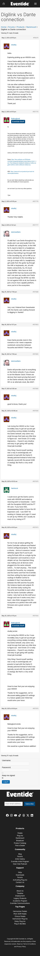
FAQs (20, 872)
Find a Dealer (20, 845)
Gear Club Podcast (20, 864)
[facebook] (8, 815)
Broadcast (20, 841)
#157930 (35, 411)
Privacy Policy (21, 946)
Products (20, 27)
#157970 (35, 481)
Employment (20, 896)
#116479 (35, 38)
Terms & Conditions (29, 944)
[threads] (24, 815)
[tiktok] (20, 815)
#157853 (35, 324)
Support (20, 868)
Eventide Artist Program (20, 861)
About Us (20, 891)
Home (3, 27)
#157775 (35, 112)
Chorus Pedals (20, 916)
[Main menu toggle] (35, 4)
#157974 (35, 708)
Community (20, 849)
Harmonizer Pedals (20, 911)
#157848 (35, 292)
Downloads (20, 875)
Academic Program (20, 901)
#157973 (35, 527)
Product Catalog (20, 843)
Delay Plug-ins (20, 921)
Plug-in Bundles (20, 924)
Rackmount (31, 27)
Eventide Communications (20, 903)
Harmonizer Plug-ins (20, 919)
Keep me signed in (8, 776)
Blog (20, 854)
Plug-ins (20, 836)
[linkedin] (32, 815)
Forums (11, 27)
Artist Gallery (20, 859)
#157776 (35, 201)
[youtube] (16, 815)
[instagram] (12, 815)
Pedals (20, 833)
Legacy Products (20, 898)
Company (20, 886)
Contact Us (20, 882)
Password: (6, 767)
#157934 (35, 616)
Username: (6, 760)
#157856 (35, 388)
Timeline (20, 893)
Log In (5, 782)
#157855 (35, 354)
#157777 (35, 225)
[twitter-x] (28, 815)
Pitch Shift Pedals (20, 914)
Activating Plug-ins (20, 880)
